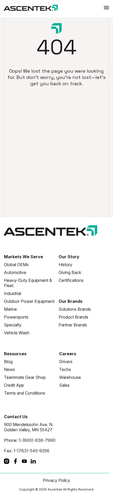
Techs (65, 369)
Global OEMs (16, 264)
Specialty (13, 324)
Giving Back (70, 272)
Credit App (14, 385)
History (65, 264)
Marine (10, 309)
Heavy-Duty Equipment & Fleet (28, 283)
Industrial (12, 293)
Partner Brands (73, 324)
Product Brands (73, 317)
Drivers (66, 361)
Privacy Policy (56, 480)
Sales (64, 385)
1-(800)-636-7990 (37, 440)
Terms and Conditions (24, 393)
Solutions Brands (75, 309)
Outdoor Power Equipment (29, 301)
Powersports (16, 317)
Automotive (15, 272)
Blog (8, 361)
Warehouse (70, 377)
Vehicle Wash (16, 332)
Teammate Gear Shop (25, 377)
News (9, 369)
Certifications (71, 280)
